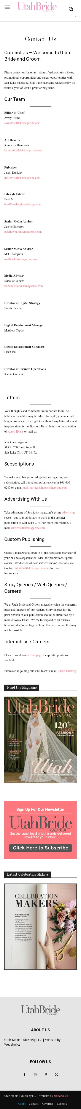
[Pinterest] (46, 1074)
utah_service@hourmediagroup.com (45, 487)
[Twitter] (56, 1074)
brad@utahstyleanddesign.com (22, 204)
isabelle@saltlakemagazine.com (23, 286)
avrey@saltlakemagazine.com (22, 123)
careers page (34, 655)
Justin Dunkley (67, 671)
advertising (68, 512)
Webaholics (12, 1044)
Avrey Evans (15, 431)
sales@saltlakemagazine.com (28, 528)
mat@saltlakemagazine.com (21, 259)
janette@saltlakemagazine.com (23, 232)
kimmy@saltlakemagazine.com (23, 150)
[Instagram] (35, 1074)
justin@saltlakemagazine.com (22, 178)
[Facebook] (24, 1074)
